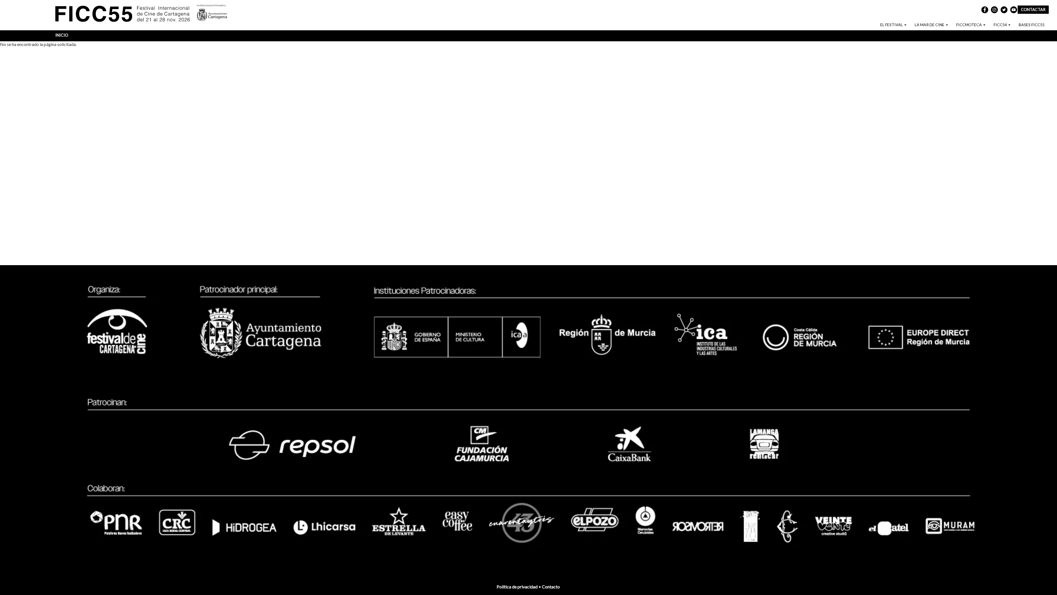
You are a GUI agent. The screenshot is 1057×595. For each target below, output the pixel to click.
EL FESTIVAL (892, 24)
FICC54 (1001, 24)
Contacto (551, 586)
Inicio (61, 35)
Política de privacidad (517, 586)
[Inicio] (126, 14)
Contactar (1033, 9)
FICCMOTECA (969, 24)
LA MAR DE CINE (930, 24)
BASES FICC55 (1032, 24)
